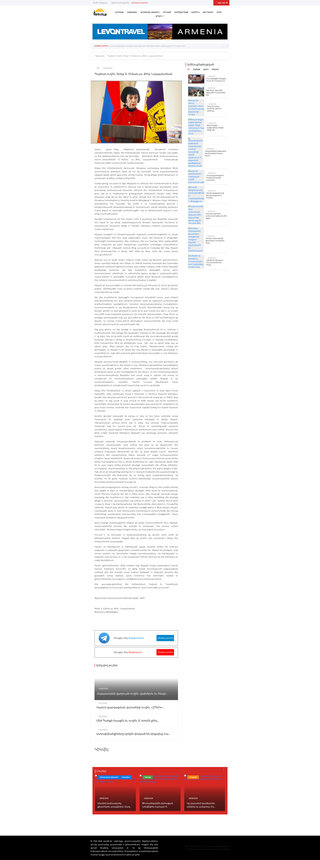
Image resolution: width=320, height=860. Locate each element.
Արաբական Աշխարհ (150, 12)
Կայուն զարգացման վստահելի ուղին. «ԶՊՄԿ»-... (130, 707)
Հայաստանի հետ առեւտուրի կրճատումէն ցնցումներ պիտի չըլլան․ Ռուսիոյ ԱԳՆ (147, 46)
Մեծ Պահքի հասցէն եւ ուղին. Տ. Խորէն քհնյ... (127, 721)
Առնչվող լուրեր (107, 665)
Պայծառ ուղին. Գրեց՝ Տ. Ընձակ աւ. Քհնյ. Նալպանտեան (135, 56)
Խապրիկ (195, 12)
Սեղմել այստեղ (165, 638)
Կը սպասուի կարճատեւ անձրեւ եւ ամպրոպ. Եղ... (201, 805)
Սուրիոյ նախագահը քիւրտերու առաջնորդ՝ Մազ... (215, 240)
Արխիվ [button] (159, 16)
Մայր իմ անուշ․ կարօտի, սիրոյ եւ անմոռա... (214, 108)
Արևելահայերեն (140, 3)
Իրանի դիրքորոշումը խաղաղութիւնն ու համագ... (215, 195)
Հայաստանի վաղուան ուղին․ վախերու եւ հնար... (132, 694)
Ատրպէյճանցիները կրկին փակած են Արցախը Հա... (133, 734)
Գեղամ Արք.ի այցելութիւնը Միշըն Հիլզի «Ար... (215, 127)
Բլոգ (219, 12)
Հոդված (167, 12)
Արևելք (119, 12)
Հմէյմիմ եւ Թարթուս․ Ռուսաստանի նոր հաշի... (215, 262)
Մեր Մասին (208, 12)
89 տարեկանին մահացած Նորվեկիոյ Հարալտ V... (157, 805)
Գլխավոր (100, 56)
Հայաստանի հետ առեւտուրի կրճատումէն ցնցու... (216, 216)
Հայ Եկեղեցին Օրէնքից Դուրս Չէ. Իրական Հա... (216, 80)
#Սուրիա (126, 777)
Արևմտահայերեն (120, 3)
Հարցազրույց (181, 12)
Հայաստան (132, 12)
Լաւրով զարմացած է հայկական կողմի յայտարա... (215, 177)
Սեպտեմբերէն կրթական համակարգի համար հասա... (215, 153)
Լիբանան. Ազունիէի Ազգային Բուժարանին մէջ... (215, 92)
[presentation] (223, 46)
